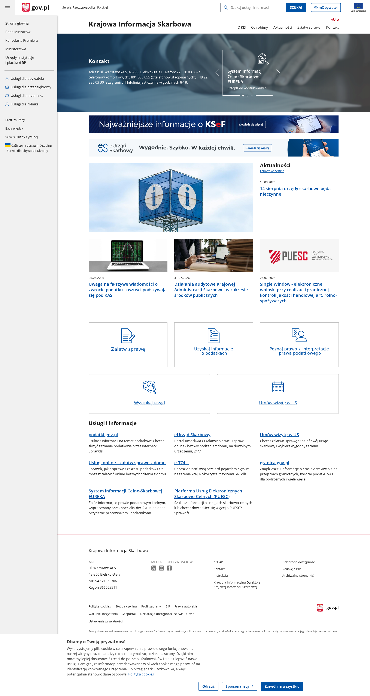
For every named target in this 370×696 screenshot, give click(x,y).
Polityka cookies (100, 606)
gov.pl (332, 613)
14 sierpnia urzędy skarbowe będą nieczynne (295, 191)
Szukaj (296, 7)
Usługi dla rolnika (24, 104)
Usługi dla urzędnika (26, 95)
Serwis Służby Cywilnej (21, 137)
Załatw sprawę (309, 27)
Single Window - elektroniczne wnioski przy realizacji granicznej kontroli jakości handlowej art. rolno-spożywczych (298, 292)
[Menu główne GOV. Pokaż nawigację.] (7, 7)
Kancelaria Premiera (21, 40)
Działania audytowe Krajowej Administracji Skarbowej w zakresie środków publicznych (211, 289)
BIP (168, 606)
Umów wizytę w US (278, 403)
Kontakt (332, 27)
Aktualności (282, 27)
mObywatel (327, 8)
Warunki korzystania (103, 614)
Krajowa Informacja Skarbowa (140, 24)
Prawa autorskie (186, 606)
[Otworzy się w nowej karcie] (154, 568)
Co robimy (259, 27)
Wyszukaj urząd (149, 403)
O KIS (241, 27)
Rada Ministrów (17, 32)
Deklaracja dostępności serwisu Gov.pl (167, 614)
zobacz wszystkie (272, 171)
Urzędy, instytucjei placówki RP (19, 60)
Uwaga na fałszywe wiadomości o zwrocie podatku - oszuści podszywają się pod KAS (128, 289)
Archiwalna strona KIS (298, 575)
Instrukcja (221, 575)
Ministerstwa (15, 49)
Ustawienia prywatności (106, 621)
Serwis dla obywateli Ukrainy (28, 148)
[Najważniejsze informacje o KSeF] (214, 124)
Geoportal (129, 614)
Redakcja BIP (291, 569)
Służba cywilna (126, 606)
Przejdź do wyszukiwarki (246, 79)
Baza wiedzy (14, 128)
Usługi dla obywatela (27, 78)
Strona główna (21, 23)
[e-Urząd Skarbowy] (214, 148)
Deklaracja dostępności (299, 562)
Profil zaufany (15, 120)
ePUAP (218, 562)
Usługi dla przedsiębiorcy (30, 87)
